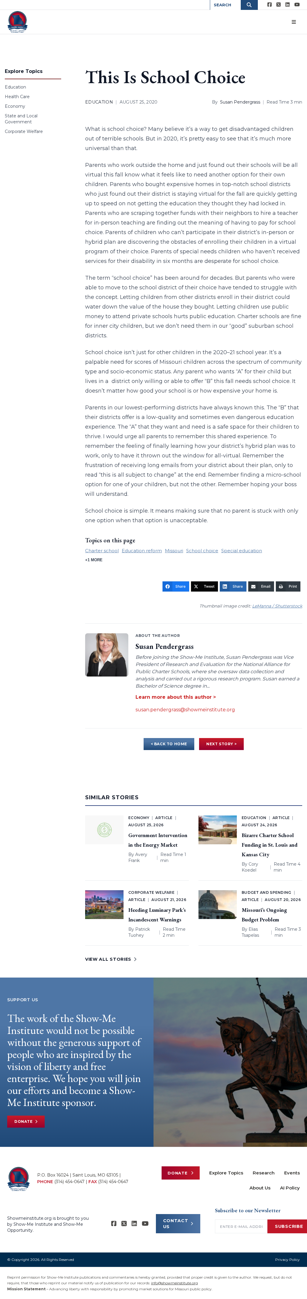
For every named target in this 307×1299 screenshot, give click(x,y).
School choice (202, 550)
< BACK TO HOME (169, 744)
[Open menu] (294, 22)
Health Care (17, 96)
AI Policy (290, 1188)
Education (15, 87)
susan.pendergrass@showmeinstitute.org (185, 710)
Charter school (102, 550)
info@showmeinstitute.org (174, 1283)
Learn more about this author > (176, 697)
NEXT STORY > (221, 744)
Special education (241, 550)
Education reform (142, 550)
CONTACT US (175, 1223)
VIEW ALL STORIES (108, 959)
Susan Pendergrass (240, 102)
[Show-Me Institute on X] (278, 5)
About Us (259, 1188)
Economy (15, 106)
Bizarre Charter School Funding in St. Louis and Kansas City (269, 845)
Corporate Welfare (24, 131)
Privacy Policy (287, 1259)
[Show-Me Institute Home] (17, 22)
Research (264, 1173)
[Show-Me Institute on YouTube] (297, 5)
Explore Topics (226, 1173)
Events (292, 1173)
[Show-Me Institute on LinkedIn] (287, 5)
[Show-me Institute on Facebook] (269, 5)
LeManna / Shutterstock (277, 606)
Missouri (174, 550)
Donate (23, 1121)
